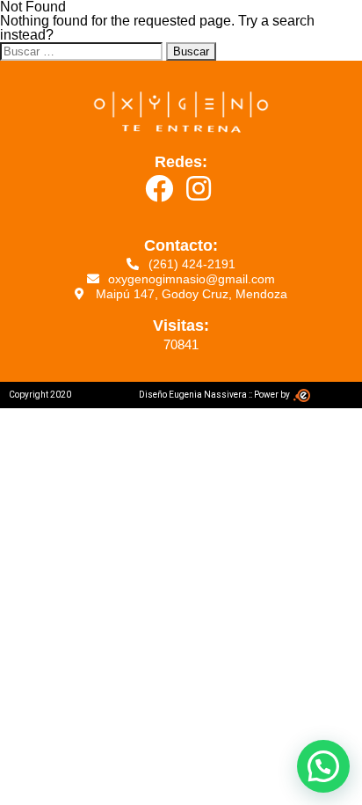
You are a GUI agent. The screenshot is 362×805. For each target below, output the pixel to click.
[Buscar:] (83, 50)
